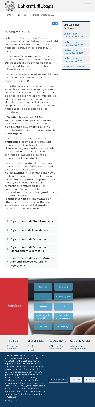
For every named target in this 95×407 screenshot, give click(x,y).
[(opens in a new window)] (53, 23)
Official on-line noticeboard (56, 347)
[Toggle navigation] (87, 5)
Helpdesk (43, 307)
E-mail (30, 350)
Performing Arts (63, 297)
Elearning (63, 287)
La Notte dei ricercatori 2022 (73, 51)
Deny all (75, 379)
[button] (31, 221)
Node (17, 14)
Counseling (63, 327)
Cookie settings (58, 379)
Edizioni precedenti (75, 66)
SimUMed (43, 327)
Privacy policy (10, 401)
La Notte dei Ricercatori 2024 (73, 43)
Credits (31, 346)
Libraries (43, 287)
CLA (63, 307)
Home (8, 14)
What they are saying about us (78, 347)
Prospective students (12, 347)
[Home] (35, 6)
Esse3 (43, 297)
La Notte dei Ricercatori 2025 (73, 35)
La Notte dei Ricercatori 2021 (73, 59)
